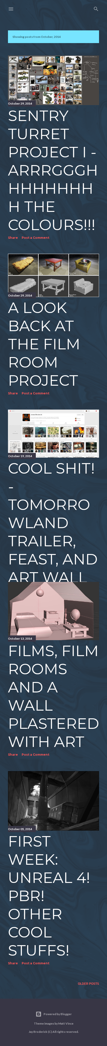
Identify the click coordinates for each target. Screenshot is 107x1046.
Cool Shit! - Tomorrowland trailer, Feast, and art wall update (53, 532)
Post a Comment (35, 238)
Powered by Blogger (58, 1014)
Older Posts (88, 983)
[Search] (96, 8)
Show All (87, 37)
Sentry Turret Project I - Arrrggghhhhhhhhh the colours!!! (53, 170)
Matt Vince (65, 1023)
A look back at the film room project (44, 344)
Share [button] (13, 238)
